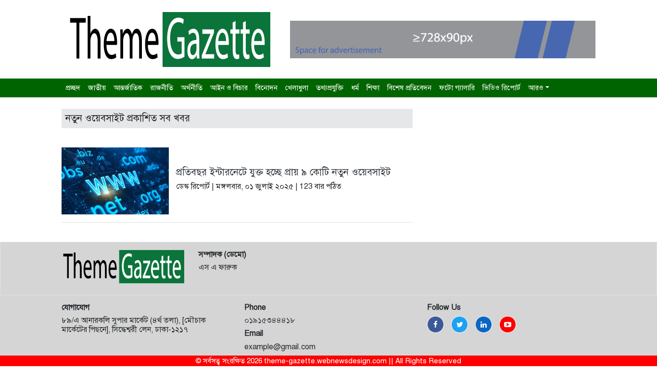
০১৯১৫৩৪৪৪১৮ (269, 320)
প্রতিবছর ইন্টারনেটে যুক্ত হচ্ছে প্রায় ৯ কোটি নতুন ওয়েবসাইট (283, 172)
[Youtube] (507, 324)
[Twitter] (459, 324)
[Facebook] (435, 324)
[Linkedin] (483, 324)
